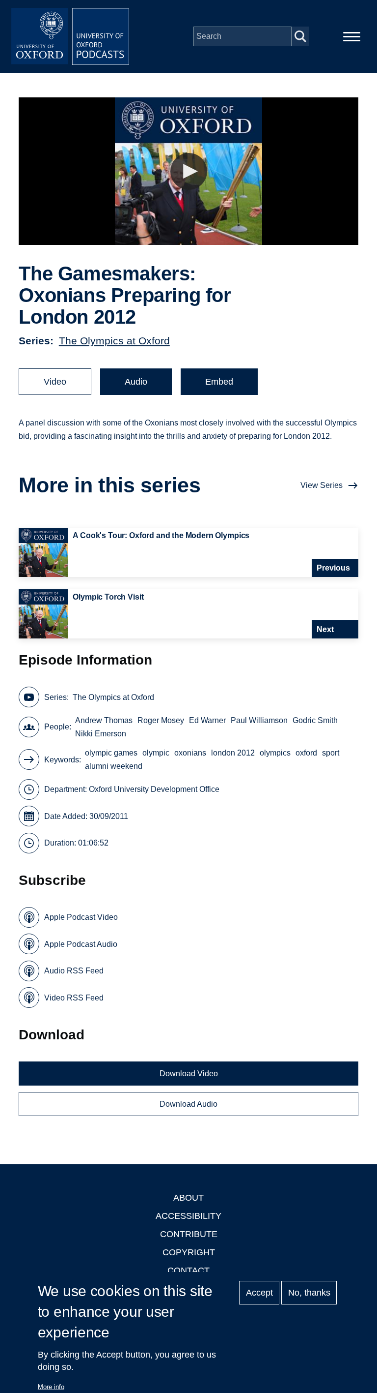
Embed (219, 382)
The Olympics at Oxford (114, 340)
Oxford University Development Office (154, 789)
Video (55, 382)
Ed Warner (207, 720)
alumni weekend (113, 766)
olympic (155, 753)
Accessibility (188, 1216)
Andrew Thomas (104, 720)
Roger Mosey (160, 720)
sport (330, 753)
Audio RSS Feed (74, 971)
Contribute (188, 1234)
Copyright (188, 1252)
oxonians (190, 753)
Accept (259, 1293)
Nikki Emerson (100, 733)
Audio (136, 382)
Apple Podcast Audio (80, 944)
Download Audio (188, 1104)
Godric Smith (315, 720)
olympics (275, 753)
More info (51, 1387)
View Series (321, 485)
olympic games (111, 753)
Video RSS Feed (74, 998)
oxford (306, 753)
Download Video (189, 1073)
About (188, 1198)
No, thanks (309, 1293)
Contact (188, 1270)
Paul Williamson (259, 720)
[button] (188, 171)
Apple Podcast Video (81, 917)
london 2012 (233, 753)
